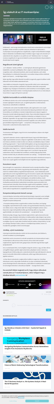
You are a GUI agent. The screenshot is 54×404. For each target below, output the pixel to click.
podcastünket (20, 275)
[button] (2, 2)
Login (50, 2)
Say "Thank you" (10, 295)
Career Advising (6, 15)
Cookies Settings (13, 401)
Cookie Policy (21, 397)
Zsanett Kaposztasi (10, 292)
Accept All (37, 401)
